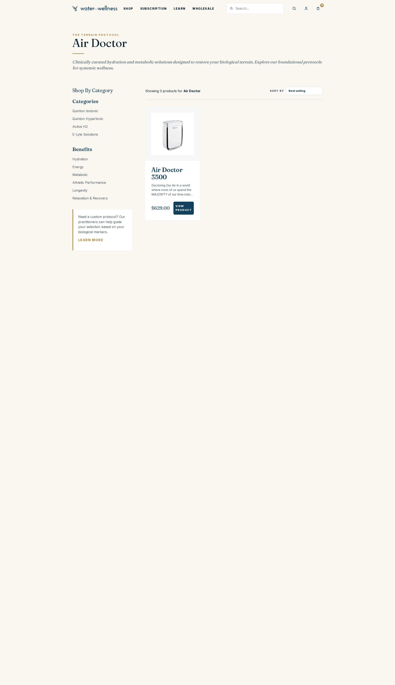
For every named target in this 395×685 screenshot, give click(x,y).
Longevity (79, 190)
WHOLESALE (203, 8)
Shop (128, 8)
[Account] (306, 8)
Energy (78, 167)
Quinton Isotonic (85, 111)
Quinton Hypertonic (87, 119)
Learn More (90, 240)
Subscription (153, 8)
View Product (183, 208)
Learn (179, 8)
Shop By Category (92, 90)
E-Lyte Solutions (85, 134)
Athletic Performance (89, 182)
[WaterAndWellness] (94, 8)
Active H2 (80, 126)
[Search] (294, 8)
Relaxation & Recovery (90, 198)
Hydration (80, 159)
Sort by (277, 90)
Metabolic (80, 175)
